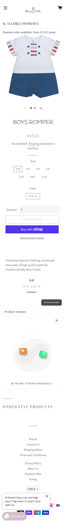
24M (44, 177)
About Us (33, 469)
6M (48, 169)
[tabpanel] (33, 66)
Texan (33, 196)
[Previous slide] (25, 108)
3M (38, 169)
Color (33, 188)
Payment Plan (33, 474)
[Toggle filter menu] (57, 320)
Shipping (33, 144)
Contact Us (33, 444)
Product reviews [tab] (15, 312)
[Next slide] (41, 108)
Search (33, 439)
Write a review (51, 302)
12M (21, 177)
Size (33, 161)
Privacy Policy (33, 463)
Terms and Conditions (33, 455)
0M (18, 169)
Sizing (33, 479)
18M (32, 177)
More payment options (32, 238)
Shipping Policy (33, 450)
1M (28, 169)
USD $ (31, 489)
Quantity (11, 210)
